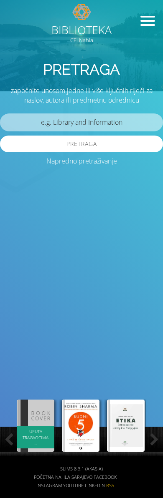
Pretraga (81, 144)
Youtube (73, 485)
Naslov (18, 303)
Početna (44, 477)
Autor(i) (19, 328)
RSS (110, 485)
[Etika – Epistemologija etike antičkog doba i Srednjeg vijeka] (126, 446)
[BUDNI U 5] (80, 446)
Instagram (49, 485)
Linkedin (95, 485)
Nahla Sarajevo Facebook (86, 477)
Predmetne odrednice (39, 353)
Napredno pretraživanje (81, 161)
